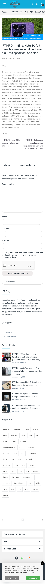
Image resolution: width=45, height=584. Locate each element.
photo (31, 465)
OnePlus (6, 465)
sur (30, 483)
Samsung (15, 477)
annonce (16, 429)
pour (13, 471)
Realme (36, 471)
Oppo (16, 465)
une (19, 489)
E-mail (7, 229)
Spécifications (19, 483)
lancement (32, 453)
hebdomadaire (9, 447)
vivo (26, 489)
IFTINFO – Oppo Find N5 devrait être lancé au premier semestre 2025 (26, 383)
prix (20, 471)
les (13, 459)
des (30, 435)
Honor (21, 447)
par (23, 465)
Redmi (5, 477)
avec (5, 435)
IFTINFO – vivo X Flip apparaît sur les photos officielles (11, 143)
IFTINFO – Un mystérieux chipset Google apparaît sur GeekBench (25, 395)
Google (23, 441)
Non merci (11, 578)
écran (5, 495)
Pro (27, 471)
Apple (26, 429)
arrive (35, 429)
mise (19, 459)
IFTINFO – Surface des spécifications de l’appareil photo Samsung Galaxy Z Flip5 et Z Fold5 (33, 146)
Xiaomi (35, 489)
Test (5, 489)
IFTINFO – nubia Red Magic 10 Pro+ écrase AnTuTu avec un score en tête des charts (27, 371)
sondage (6, 483)
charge (14, 435)
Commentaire (8, 184)
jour (22, 453)
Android (9, 332)
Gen (14, 441)
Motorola (29, 459)
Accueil (4, 12)
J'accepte (33, 578)
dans (23, 435)
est (37, 435)
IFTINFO (6, 453)
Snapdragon (28, 477)
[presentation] (42, 520)
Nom (4, 217)
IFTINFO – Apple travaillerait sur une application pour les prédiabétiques (26, 406)
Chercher (31, 4)
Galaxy (6, 441)
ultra (12, 489)
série (38, 483)
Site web (5, 241)
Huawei (30, 447)
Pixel (5, 471)
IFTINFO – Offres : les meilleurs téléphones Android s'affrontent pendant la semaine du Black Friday (26, 357)
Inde (15, 453)
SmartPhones (17, 12)
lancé (5, 459)
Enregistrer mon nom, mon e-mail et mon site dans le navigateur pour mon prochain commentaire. (24, 255)
